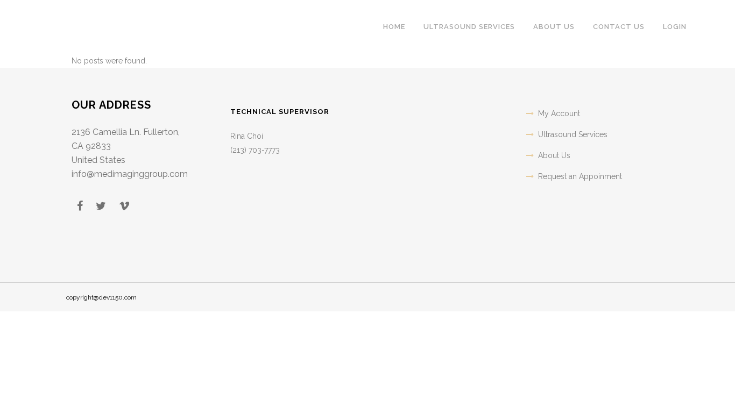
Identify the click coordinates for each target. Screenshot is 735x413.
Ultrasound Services (572, 134)
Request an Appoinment (580, 176)
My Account (559, 113)
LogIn (675, 27)
